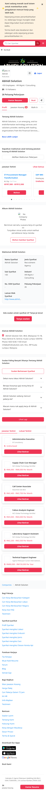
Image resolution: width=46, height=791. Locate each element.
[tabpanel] (23, 398)
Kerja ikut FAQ (8, 610)
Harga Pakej (7, 688)
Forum (5, 665)
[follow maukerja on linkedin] (26, 769)
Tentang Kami (8, 720)
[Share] (41, 100)
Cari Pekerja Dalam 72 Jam (13, 692)
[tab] (23, 371)
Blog (4, 669)
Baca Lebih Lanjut (10, 136)
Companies (7, 585)
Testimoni (6, 614)
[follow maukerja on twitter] (9, 769)
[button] (23, 378)
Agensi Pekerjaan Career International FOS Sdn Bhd (26, 561)
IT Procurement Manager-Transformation (15, 176)
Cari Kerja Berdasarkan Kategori (16, 598)
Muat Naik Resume (10, 661)
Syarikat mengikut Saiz (11, 641)
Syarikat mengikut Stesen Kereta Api (17, 645)
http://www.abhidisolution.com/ (18, 299)
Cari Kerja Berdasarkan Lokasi (15, 602)
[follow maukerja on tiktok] (31, 769)
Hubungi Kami (8, 724)
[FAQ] (29, 73)
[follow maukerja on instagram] (20, 769)
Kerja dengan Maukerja (12, 728)
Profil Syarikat (8, 625)
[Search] (37, 43)
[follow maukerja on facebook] (3, 769)
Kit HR (4, 696)
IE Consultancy (17, 442)
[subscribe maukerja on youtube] (14, 769)
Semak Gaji (7, 673)
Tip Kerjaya (7, 657)
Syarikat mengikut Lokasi (12, 629)
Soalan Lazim (7, 716)
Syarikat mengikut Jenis (12, 637)
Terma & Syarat (8, 736)
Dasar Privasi (7, 732)
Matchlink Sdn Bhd (19, 490)
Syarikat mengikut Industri (13, 633)
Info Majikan (7, 700)
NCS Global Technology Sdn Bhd (23, 466)
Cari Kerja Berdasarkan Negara (15, 606)
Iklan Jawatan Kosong (11, 684)
